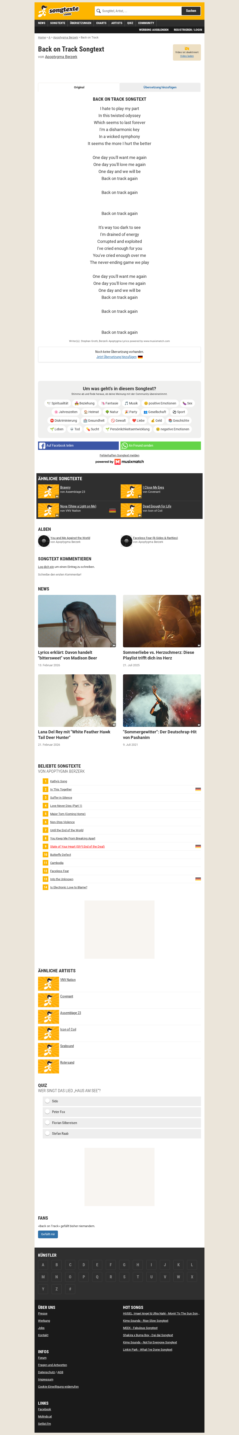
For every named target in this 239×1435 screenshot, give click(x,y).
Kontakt (43, 1335)
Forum (42, 1357)
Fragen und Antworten (52, 1365)
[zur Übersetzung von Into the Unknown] (198, 878)
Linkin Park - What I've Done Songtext (147, 1349)
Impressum (45, 1379)
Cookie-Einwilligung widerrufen (58, 1386)
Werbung (44, 1320)
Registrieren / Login (188, 29)
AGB (60, 1372)
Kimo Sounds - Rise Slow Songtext (145, 1320)
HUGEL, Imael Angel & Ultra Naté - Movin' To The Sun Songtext (163, 1313)
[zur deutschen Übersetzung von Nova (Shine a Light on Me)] (112, 510)
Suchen (191, 11)
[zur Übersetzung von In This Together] (198, 789)
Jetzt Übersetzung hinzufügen (116, 357)
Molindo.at (45, 1416)
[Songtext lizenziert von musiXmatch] (119, 461)
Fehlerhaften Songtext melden (119, 455)
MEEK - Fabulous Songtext (140, 1328)
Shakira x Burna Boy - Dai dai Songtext (148, 1335)
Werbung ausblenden (154, 29)
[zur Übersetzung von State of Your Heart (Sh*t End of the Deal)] (198, 846)
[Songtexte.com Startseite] (60, 11)
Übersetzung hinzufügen (160, 87)
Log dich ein (46, 567)
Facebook (44, 1409)
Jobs (41, 1328)
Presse (42, 1313)
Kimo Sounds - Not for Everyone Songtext (150, 1342)
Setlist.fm (44, 1423)
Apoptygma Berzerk (61, 57)
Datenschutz (46, 1372)
